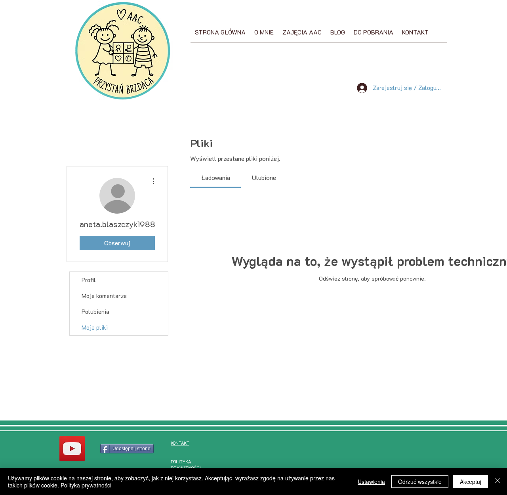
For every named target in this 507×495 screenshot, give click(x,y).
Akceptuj (470, 481)
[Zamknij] (497, 481)
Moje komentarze (104, 296)
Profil (89, 280)
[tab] (215, 177)
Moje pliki (95, 327)
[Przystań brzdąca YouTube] (72, 448)
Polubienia (95, 311)
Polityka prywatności (86, 485)
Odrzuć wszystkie (420, 481)
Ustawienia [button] (371, 481)
